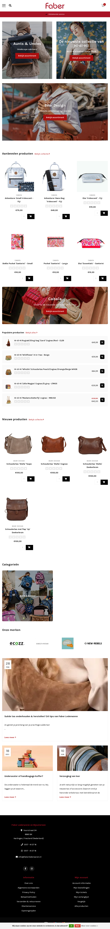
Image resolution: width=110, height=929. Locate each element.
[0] (102, 6)
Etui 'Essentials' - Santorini (91, 263)
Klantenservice (29, 906)
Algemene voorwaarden (28, 888)
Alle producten (81, 906)
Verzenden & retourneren (29, 901)
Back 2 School (8, 572)
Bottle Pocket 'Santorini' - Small (18, 263)
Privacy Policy (28, 892)
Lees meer (9, 737)
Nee (77, 926)
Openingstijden (28, 910)
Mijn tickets (81, 892)
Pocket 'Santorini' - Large (56, 263)
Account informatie (81, 883)
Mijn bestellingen (81, 888)
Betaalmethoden (28, 897)
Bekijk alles (30, 333)
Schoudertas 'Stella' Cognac (54, 464)
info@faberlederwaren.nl (29, 857)
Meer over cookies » (89, 926)
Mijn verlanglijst (81, 897)
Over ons (28, 883)
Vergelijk (81, 901)
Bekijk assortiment (27, 56)
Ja (71, 926)
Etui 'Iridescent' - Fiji (92, 198)
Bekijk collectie (42, 154)
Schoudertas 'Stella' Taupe (19, 464)
